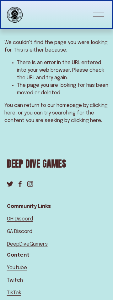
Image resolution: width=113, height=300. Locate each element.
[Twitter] (10, 184)
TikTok (14, 293)
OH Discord (20, 219)
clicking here (86, 120)
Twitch (15, 280)
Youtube (17, 267)
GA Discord (19, 231)
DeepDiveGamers (27, 244)
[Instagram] (30, 184)
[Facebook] (20, 184)
